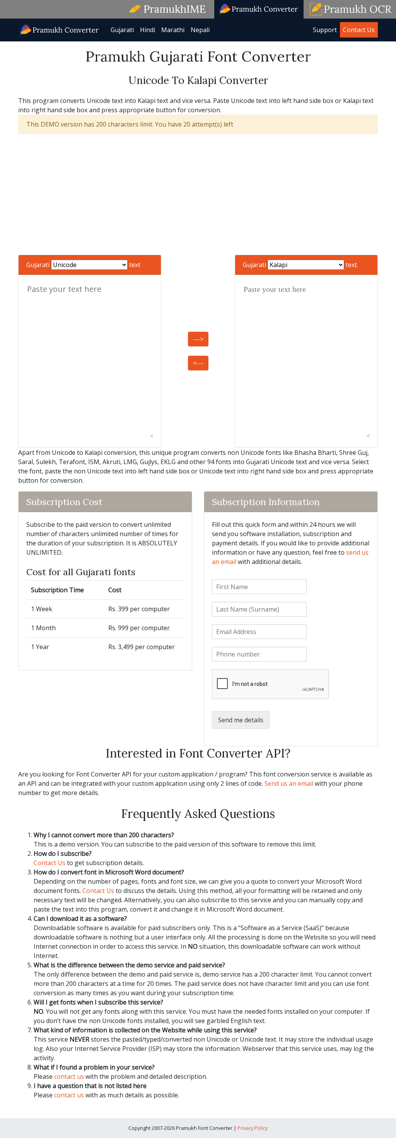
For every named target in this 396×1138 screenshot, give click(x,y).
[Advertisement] (198, 194)
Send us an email (289, 783)
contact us (69, 1076)
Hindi (147, 30)
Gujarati (122, 30)
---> (198, 339)
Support (325, 30)
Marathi (172, 30)
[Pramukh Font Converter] (59, 29)
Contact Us (359, 30)
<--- (198, 363)
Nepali (200, 30)
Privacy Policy (252, 1127)
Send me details (240, 720)
